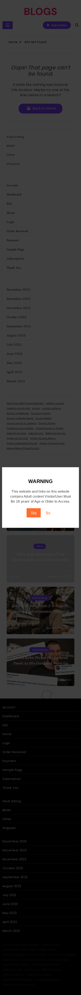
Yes (34, 512)
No (48, 512)
